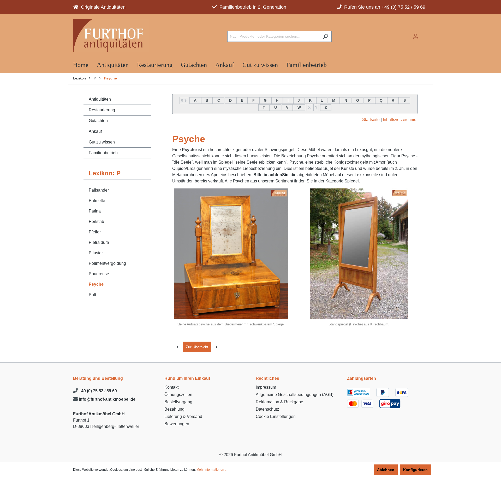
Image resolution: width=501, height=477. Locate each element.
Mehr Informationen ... (211, 470)
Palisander (99, 190)
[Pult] (216, 347)
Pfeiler (95, 232)
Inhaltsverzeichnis (399, 119)
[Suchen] (325, 36)
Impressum (266, 387)
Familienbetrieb (103, 153)
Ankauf (95, 131)
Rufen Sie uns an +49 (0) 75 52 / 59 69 (383, 7)
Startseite (371, 119)
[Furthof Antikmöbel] (111, 35)
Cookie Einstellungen (276, 416)
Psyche (96, 284)
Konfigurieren (415, 470)
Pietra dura (99, 242)
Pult (92, 294)
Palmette (97, 200)
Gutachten (98, 120)
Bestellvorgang (178, 402)
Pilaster (96, 253)
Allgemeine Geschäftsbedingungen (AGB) (294, 394)
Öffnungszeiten (178, 394)
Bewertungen (176, 424)
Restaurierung (102, 110)
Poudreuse (99, 274)
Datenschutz (267, 409)
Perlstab (96, 221)
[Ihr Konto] (416, 36)
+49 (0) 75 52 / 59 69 (97, 391)
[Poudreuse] (177, 347)
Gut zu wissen (102, 142)
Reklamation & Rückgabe (279, 402)
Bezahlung (174, 409)
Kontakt (171, 387)
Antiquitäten (100, 99)
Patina (95, 211)
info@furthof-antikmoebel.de (106, 399)
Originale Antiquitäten (102, 7)
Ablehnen (385, 470)
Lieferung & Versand (183, 416)
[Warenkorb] (425, 34)
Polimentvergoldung (107, 263)
